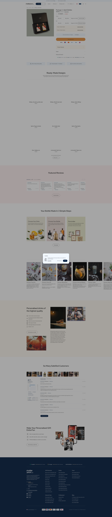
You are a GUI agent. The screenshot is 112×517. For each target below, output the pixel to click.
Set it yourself (59, 260)
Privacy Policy (49, 260)
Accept (65, 260)
